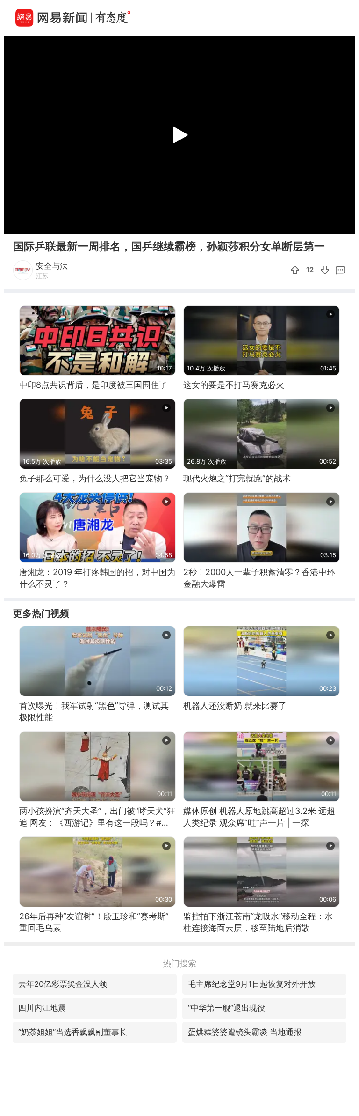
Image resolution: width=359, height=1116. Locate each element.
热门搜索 (179, 963)
